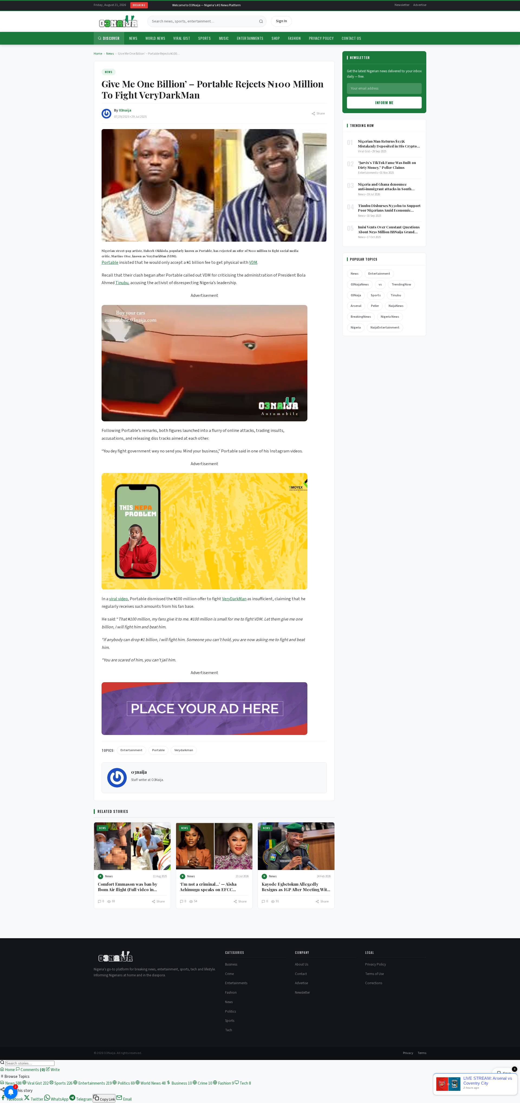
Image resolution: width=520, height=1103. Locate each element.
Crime (229, 973)
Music (224, 38)
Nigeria (356, 327)
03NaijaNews (360, 284)
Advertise (419, 5)
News (133, 38)
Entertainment (131, 750)
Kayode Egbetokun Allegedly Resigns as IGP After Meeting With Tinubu (295, 889)
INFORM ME (384, 102)
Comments (32, 1070)
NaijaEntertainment (384, 327)
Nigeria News (390, 316)
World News (155, 38)
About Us (301, 964)
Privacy (408, 1053)
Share (321, 113)
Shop (276, 38)
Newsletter (402, 5)
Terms (422, 1053)
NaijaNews (396, 306)
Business (231, 964)
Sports (204, 38)
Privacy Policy (321, 38)
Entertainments (250, 38)
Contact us (351, 38)
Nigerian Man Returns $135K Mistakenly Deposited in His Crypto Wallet (387, 143)
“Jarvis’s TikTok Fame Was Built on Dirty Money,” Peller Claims (387, 165)
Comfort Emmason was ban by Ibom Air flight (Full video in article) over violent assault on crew (127, 892)
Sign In (281, 21)
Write (55, 1070)
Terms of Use (374, 973)
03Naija (356, 295)
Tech (228, 1030)
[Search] (261, 21)
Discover (111, 38)
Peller (375, 306)
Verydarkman (183, 750)
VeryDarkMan (234, 599)
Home (98, 53)
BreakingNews (361, 316)
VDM (253, 262)
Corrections (373, 983)
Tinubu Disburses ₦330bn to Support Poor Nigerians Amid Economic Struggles (389, 208)
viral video (118, 599)
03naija (125, 110)
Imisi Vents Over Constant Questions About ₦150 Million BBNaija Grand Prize (389, 229)
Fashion (294, 38)
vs (380, 284)
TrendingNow (401, 284)
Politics (230, 1011)
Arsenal (356, 306)
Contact (301, 973)
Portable (110, 262)
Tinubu (121, 283)
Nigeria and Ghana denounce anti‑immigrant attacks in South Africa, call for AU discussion (384, 186)
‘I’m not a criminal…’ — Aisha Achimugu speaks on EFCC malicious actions (208, 889)
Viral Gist (181, 38)
